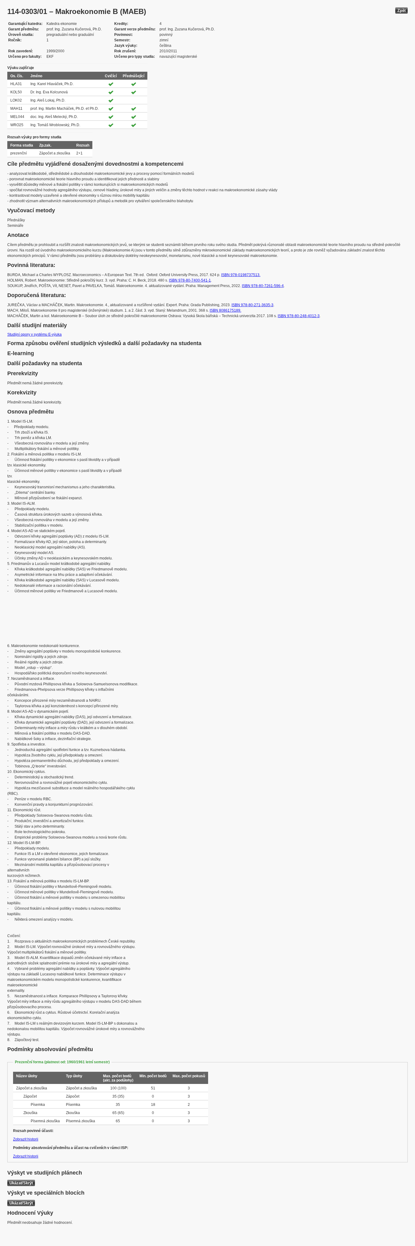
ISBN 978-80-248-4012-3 (299, 316)
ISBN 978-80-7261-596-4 (263, 286)
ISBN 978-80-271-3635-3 (252, 305)
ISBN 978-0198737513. (240, 275)
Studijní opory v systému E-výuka (34, 334)
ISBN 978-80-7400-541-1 (190, 280)
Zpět (401, 10)
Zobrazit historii (25, 1139)
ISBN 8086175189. (225, 310)
